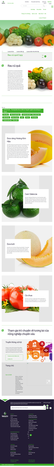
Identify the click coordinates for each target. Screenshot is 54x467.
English (50, 3)
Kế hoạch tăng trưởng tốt (33, 417)
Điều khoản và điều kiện (14, 460)
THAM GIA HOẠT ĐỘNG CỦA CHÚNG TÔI (13, 358)
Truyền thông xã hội (14, 342)
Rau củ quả (15, 117)
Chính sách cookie (32, 460)
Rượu (27, 117)
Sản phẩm (39, 9)
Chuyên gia (12, 447)
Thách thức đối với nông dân (15, 426)
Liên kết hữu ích (31, 444)
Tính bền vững (31, 420)
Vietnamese (49, 1)
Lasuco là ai (11, 51)
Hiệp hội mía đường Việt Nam (34, 447)
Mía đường (6, 117)
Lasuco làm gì (20, 51)
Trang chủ (10, 365)
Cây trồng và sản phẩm (33, 415)
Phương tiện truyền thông (35, 1)
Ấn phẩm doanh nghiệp (14, 438)
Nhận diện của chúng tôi (14, 425)
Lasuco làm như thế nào (33, 51)
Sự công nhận (31, 430)
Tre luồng (34, 117)
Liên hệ (45, 3)
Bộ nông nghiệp (31, 446)
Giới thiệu (33, 9)
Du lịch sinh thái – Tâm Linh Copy (31, 114)
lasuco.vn (12, 414)
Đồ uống (5, 114)
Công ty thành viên (32, 452)
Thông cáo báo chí (13, 433)
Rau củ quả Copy (15, 114)
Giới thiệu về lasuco (13, 415)
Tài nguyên (30, 449)
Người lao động (13, 449)
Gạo (22, 117)
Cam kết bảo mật (13, 461)
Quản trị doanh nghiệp (14, 423)
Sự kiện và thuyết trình (14, 436)
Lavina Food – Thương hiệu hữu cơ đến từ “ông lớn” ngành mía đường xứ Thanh (22, 111)
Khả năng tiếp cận (32, 461)
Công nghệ (30, 423)
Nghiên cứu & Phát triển (33, 422)
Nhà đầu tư (27, 1)
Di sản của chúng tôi (32, 426)
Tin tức (44, 9)
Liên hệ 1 (30, 451)
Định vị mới (34, 13)
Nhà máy (30, 454)
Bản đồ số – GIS (42, 13)
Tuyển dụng (44, 1)
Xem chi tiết (9, 375)
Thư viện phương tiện (14, 435)
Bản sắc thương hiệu (13, 420)
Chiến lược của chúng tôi (14, 421)
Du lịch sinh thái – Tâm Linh (10, 120)
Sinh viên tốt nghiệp (13, 446)
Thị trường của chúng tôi (33, 428)
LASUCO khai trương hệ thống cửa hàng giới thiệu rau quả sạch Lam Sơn (19, 387)
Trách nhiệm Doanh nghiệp (33, 425)
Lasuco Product (42, 18)
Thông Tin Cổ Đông (25, 13)
